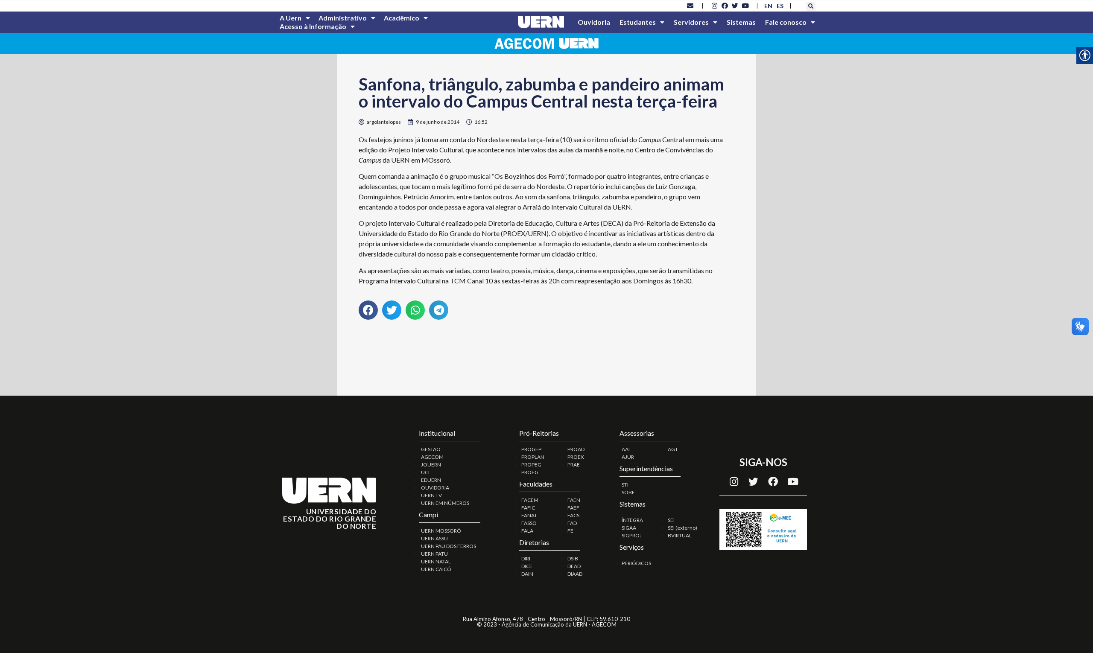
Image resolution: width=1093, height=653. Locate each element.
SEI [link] (671, 520)
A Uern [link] (290, 18)
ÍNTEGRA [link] (632, 520)
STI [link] (625, 484)
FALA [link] (527, 531)
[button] (810, 6)
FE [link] (570, 531)
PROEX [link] (575, 457)
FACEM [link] (529, 500)
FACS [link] (573, 515)
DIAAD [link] (574, 574)
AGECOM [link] (432, 457)
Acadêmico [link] (401, 18)
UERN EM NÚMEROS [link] (445, 503)
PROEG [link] (529, 472)
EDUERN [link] (431, 480)
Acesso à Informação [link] (313, 26)
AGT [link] (673, 449)
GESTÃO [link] (431, 449)
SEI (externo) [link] (682, 528)
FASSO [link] (529, 523)
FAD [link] (572, 523)
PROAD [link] (575, 449)
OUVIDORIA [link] (435, 487)
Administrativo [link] (343, 18)
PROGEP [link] (531, 449)
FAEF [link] (573, 507)
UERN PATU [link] (434, 554)
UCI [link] (425, 472)
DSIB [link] (572, 558)
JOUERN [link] (431, 464)
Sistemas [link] (741, 22)
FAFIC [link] (528, 507)
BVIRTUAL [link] (680, 535)
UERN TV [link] (431, 495)
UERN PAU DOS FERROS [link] (448, 546)
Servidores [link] (691, 22)
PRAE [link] (573, 464)
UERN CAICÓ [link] (436, 569)
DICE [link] (526, 566)
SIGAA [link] (629, 528)
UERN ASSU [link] (434, 538)
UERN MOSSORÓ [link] (441, 531)
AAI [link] (626, 449)
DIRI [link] (525, 558)
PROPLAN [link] (532, 457)
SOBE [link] (628, 492)
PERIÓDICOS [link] (636, 563)
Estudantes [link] (638, 22)
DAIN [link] (527, 574)
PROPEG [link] (531, 464)
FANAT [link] (529, 515)
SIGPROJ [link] (632, 535)
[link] (690, 5)
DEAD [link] (574, 566)
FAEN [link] (573, 500)
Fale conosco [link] (786, 22)
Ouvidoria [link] (594, 22)
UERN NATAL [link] (436, 561)
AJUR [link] (628, 457)
